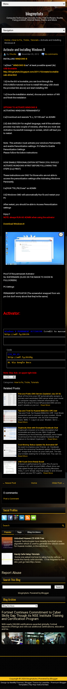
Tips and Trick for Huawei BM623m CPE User (37, 411)
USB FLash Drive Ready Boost (31, 462)
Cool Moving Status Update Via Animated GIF (38, 445)
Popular (7, 532)
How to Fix (17, 40)
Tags (19, 532)
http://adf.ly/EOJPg (20, 357)
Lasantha (45, 683)
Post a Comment (11, 498)
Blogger (45, 593)
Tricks (26, 40)
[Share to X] (11, 377)
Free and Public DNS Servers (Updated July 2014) (39, 394)
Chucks (12, 54)
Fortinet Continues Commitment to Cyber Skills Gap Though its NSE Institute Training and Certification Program (32, 615)
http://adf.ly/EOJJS (17, 334)
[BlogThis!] (8, 377)
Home (7, 40)
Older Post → (58, 483)
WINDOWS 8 (21, 59)
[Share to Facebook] (14, 377)
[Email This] (5, 377)
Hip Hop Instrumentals (38, 685)
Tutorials (35, 40)
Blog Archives (34, 532)
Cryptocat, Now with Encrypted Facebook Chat (38, 428)
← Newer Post (9, 483)
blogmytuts (34, 13)
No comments (51, 54)
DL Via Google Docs (20, 362)
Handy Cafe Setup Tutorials (27, 554)
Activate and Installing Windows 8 (24, 49)
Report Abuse (11, 573)
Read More (45, 405)
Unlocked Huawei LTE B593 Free (29, 538)
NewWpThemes (17, 683)
